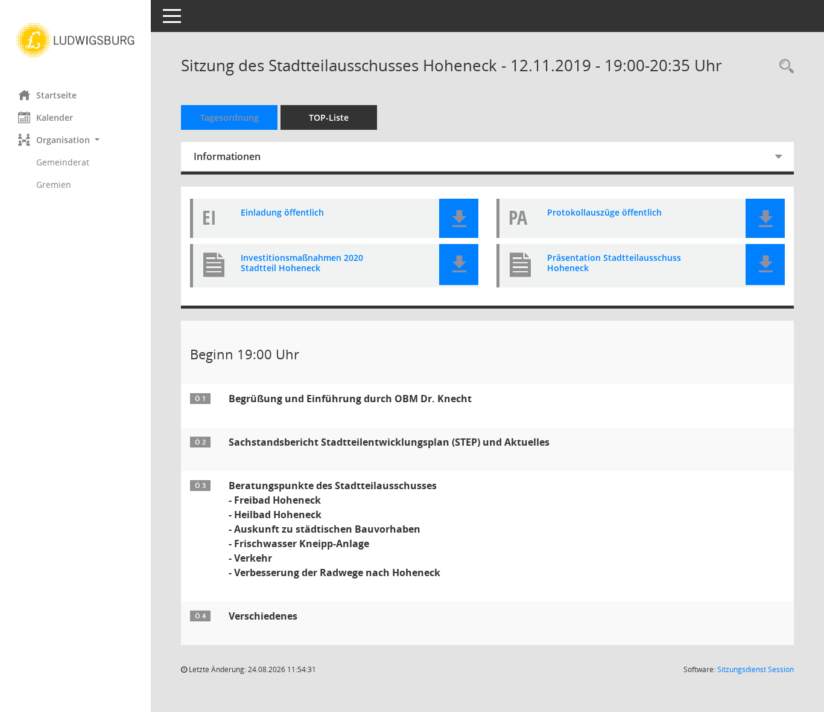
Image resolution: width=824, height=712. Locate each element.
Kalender (54, 117)
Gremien (53, 184)
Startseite (56, 95)
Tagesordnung (229, 117)
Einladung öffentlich (282, 213)
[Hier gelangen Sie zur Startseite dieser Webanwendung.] (75, 40)
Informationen (227, 156)
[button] (75, 140)
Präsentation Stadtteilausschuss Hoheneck (614, 263)
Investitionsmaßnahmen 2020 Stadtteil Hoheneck (302, 263)
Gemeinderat (62, 162)
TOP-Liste (329, 117)
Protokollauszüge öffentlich (604, 213)
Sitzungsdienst (755, 669)
